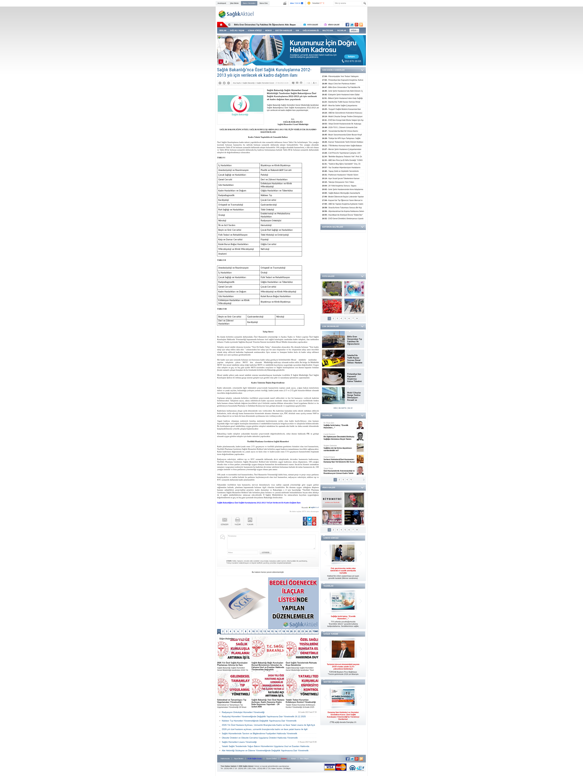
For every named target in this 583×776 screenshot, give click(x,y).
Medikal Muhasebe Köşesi (339, 448)
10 (253, 631)
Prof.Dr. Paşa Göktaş (336, 470)
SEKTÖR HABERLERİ (332, 682)
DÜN (335, 408)
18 (283, 631)
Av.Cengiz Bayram (337, 436)
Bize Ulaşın (304, 758)
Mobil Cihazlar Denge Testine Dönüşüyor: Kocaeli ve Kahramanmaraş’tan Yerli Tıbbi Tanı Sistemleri (354, 396)
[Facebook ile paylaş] (347, 24)
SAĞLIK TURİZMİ (330, 634)
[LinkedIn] (309, 523)
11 (257, 631)
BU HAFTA (342, 408)
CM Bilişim (287, 768)
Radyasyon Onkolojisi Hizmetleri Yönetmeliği (243, 712)
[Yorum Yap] (293, 83)
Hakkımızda (225, 758)
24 (306, 631)
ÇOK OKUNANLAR (330, 326)
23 (302, 631)
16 (276, 631)
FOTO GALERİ (328, 276)
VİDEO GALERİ (328, 487)
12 (261, 631)
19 (287, 631)
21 (295, 631)
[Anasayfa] (222, 24)
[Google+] (228, 83)
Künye (293, 758)
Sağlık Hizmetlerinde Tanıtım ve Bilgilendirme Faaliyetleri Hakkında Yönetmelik (259, 733)
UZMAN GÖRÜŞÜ (331, 538)
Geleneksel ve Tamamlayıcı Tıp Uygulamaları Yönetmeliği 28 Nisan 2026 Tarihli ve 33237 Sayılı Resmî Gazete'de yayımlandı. (231, 703)
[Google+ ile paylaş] (356, 24)
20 (291, 631)
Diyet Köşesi (337, 458)
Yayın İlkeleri (238, 758)
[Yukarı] (250, 521)
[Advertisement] (198, 53)
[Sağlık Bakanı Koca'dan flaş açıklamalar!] (354, 517)
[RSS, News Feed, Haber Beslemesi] (361, 24)
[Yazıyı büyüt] (315, 83)
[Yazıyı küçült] (308, 83)
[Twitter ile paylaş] (352, 24)
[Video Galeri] (332, 24)
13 (264, 631)
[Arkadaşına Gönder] (297, 83)
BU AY (350, 408)
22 (299, 631)
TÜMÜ (315, 631)
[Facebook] (220, 83)
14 (268, 631)
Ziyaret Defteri (271, 758)
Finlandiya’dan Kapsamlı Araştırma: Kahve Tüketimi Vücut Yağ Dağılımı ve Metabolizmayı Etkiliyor (354, 378)
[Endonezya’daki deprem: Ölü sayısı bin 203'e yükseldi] (354, 306)
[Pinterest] (314, 523)
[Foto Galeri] (311, 24)
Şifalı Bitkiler (234, 3)
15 (272, 631)
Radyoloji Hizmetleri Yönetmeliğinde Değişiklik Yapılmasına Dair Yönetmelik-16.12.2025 (264, 716)
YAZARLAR (327, 416)
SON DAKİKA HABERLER (333, 70)
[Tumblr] (305, 523)
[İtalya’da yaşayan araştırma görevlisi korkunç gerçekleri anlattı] (332, 517)
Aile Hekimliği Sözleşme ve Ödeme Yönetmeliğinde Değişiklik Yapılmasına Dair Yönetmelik (265, 750)
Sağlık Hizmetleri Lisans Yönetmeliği (239, 742)
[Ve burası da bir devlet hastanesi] (332, 289)
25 (310, 631)
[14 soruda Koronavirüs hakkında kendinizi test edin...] (354, 289)
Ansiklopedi (222, 3)
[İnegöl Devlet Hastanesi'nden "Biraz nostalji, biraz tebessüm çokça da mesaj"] (354, 500)
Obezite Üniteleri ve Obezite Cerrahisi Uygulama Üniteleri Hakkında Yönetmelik (260, 738)
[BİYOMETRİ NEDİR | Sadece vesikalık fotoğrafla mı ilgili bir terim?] (332, 500)
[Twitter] (224, 83)
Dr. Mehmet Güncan (339, 425)
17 (280, 631)
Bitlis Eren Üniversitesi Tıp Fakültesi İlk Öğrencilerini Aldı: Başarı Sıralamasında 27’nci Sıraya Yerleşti (354, 340)
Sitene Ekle (263, 3)
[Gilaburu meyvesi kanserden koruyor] (332, 306)
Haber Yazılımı (276, 768)
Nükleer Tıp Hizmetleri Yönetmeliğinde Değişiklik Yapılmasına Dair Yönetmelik (259, 720)
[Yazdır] (301, 83)
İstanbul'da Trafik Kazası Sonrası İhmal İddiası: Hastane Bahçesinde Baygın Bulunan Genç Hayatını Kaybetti (354, 359)
